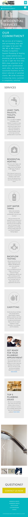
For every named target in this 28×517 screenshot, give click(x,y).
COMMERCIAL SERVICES (14, 503)
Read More (17, 412)
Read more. (14, 371)
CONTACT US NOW (14, 490)
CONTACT (14, 509)
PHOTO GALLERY (14, 505)
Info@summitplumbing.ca (9, 8)
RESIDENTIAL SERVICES (14, 501)
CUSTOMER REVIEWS (14, 507)
